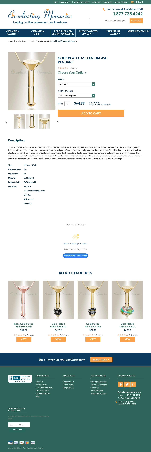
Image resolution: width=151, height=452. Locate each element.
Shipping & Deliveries (98, 382)
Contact (97, 2)
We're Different (82, 2)
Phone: (120, 395)
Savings (108, 2)
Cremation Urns (37, 32)
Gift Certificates (62, 2)
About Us (39, 382)
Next (57, 122)
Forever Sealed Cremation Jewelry (63, 32)
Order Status (68, 385)
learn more (100, 359)
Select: (61, 79)
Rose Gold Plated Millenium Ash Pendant (23, 326)
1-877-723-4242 (132, 395)
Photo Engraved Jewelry (88, 32)
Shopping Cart (68, 382)
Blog (37, 396)
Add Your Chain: (65, 91)
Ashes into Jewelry (138, 31)
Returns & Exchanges (98, 385)
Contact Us (94, 388)
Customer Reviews (43, 394)
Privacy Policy (41, 385)
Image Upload (68, 388)
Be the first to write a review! (76, 255)
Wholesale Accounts (98, 394)
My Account (121, 2)
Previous (6, 122)
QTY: (60, 103)
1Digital (40, 448)
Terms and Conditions (44, 388)
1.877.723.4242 (128, 13)
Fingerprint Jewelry (113, 32)
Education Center (42, 391)
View (24, 339)
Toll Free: (121, 398)
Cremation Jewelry (12, 32)
